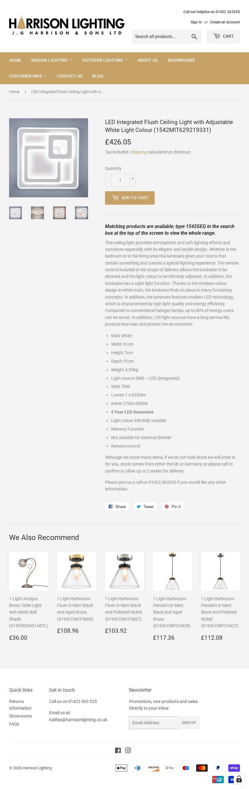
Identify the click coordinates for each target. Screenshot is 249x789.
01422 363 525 (82, 701)
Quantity (113, 168)
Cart (228, 36)
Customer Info (26, 76)
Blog (98, 76)
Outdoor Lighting (103, 60)
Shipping (139, 152)
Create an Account (225, 22)
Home (15, 60)
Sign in (196, 22)
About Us (148, 60)
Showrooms (181, 60)
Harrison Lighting (37, 768)
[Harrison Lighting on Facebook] (118, 751)
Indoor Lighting (50, 60)
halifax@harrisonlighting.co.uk (78, 719)
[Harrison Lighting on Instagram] (128, 751)
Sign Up (189, 723)
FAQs (14, 724)
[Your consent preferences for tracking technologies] (239, 779)
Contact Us (69, 76)
